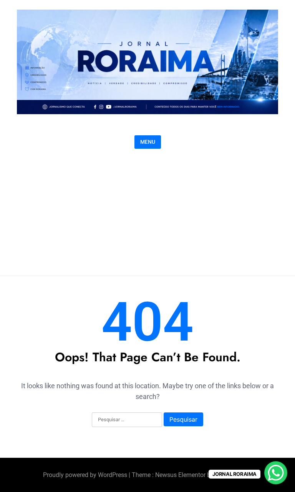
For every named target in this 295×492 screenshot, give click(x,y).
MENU (147, 142)
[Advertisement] (147, 210)
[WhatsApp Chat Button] (275, 472)
